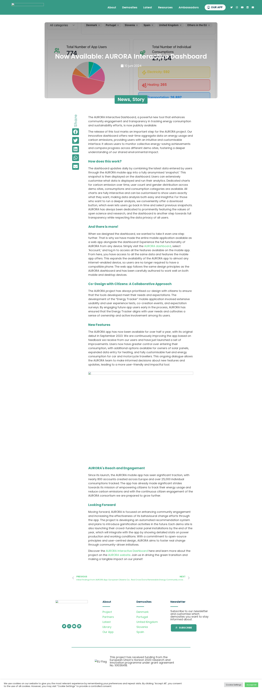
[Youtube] (242, 7)
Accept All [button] (251, 684)
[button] (75, 131)
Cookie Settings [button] (233, 684)
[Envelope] (253, 7)
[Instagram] (237, 7)
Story (138, 99)
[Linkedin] (247, 7)
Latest (147, 7)
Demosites (129, 7)
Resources (165, 7)
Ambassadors (189, 7)
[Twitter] (231, 7)
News (124, 99)
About (111, 7)
